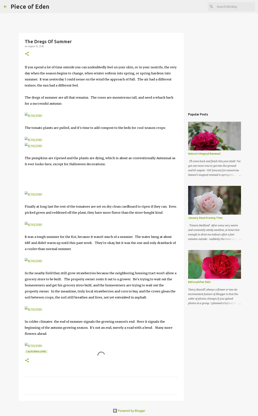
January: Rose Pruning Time (205, 217)
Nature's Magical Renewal (204, 153)
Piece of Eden (30, 6)
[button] (27, 54)
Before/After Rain (199, 282)
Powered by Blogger (131, 410)
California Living (36, 351)
